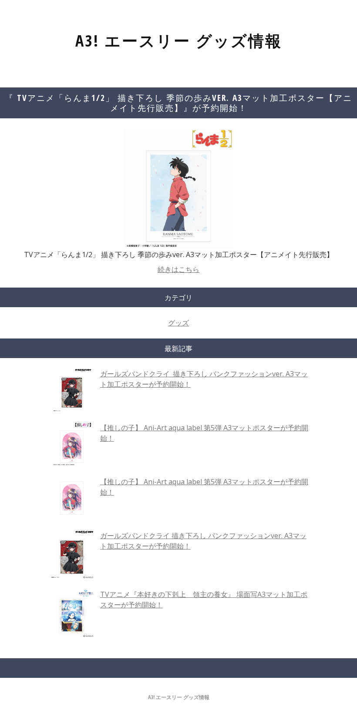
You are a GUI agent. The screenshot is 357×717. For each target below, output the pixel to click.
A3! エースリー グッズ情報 (178, 40)
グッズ (178, 323)
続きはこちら (178, 269)
